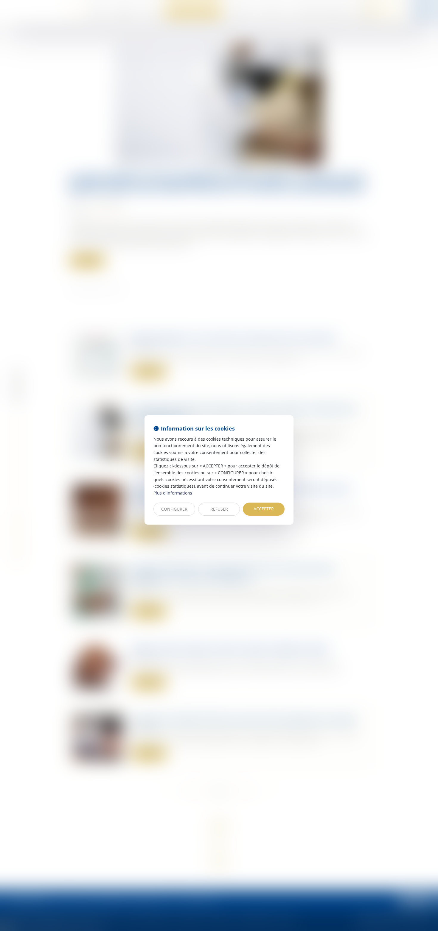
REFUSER (219, 509)
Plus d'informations (172, 493)
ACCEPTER (264, 508)
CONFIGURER (174, 509)
